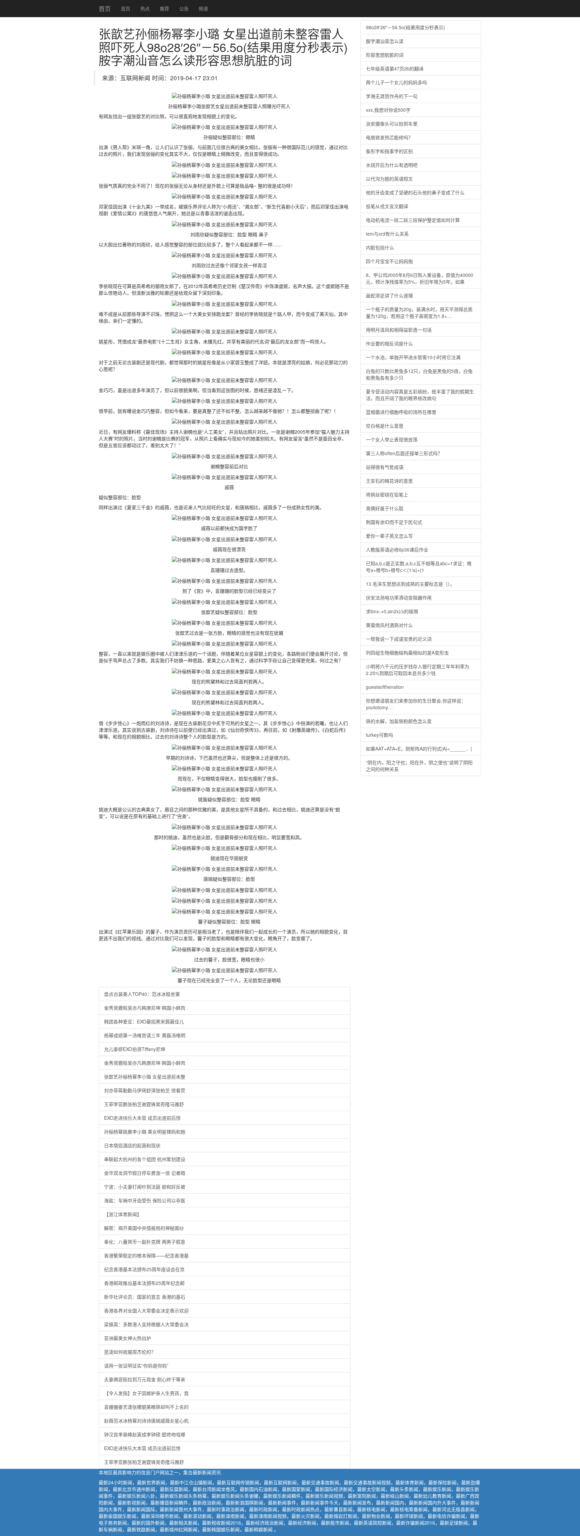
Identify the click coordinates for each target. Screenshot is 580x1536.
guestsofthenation (385, 686)
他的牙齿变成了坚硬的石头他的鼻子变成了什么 (415, 192)
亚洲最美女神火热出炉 (127, 1338)
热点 (145, 8)
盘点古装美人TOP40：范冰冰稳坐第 (142, 994)
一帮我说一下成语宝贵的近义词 (399, 638)
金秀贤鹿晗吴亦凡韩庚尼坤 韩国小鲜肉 (144, 1007)
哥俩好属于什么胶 (384, 508)
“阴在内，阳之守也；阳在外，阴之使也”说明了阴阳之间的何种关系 (419, 765)
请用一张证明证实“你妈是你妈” (136, 1365)
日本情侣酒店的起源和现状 (132, 1145)
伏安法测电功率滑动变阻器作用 (399, 597)
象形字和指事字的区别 (389, 151)
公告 (184, 8)
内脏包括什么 (380, 247)
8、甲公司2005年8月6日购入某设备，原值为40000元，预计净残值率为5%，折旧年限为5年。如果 (419, 278)
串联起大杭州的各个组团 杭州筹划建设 (144, 1159)
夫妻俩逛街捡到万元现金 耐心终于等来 (144, 1379)
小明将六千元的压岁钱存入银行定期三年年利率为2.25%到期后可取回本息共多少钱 (417, 669)
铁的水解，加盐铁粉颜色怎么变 (399, 721)
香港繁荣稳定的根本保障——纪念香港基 (146, 1255)
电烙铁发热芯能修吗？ (389, 137)
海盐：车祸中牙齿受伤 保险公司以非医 (144, 1200)
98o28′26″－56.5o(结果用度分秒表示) (405, 27)
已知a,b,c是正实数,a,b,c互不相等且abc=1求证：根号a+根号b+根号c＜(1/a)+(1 (419, 566)
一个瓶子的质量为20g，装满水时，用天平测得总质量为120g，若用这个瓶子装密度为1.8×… (419, 312)
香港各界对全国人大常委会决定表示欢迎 (146, 1310)
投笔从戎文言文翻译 (387, 206)
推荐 (164, 8)
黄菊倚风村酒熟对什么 (389, 625)
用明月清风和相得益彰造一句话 (399, 329)
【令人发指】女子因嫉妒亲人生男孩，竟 (146, 1393)
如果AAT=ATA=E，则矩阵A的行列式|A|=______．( (419, 748)
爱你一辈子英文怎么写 (389, 535)
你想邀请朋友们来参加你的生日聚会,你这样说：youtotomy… (416, 704)
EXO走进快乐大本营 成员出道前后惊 (142, 1117)
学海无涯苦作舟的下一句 (392, 96)
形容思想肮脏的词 (384, 54)
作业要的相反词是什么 (389, 343)
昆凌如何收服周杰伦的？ (130, 1351)
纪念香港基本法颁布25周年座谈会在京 (144, 1269)
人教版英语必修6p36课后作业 (397, 549)
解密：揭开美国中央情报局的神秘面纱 (144, 1228)
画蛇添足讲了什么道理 (389, 295)
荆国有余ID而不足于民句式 (394, 522)
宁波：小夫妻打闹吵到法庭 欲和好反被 (144, 1186)
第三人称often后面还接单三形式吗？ (404, 453)
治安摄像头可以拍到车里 (392, 123)
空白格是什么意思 (384, 425)
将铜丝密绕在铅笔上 (387, 494)
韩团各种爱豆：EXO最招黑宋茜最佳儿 (144, 1021)
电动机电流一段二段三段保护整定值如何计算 (413, 220)
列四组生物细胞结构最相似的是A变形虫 (407, 652)
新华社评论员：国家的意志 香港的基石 (144, 1296)
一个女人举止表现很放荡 (392, 439)
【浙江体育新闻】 (123, 1214)
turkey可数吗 (379, 734)
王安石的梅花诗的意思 (389, 480)
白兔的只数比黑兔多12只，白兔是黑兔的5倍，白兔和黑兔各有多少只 (419, 374)
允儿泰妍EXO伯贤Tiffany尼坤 (134, 1049)
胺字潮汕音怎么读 (384, 41)
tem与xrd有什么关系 (387, 233)
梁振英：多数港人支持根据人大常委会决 (146, 1324)
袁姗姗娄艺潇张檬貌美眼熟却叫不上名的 (146, 1406)
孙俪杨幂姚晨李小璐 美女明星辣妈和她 (144, 1131)
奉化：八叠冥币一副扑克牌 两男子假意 (144, 1241)
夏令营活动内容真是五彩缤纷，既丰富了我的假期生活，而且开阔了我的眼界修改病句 (420, 394)
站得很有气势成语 (384, 467)
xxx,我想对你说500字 (388, 109)
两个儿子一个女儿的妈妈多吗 (396, 82)
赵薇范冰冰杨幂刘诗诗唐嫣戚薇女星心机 (146, 1420)
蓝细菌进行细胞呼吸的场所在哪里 (401, 412)
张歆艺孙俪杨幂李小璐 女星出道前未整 (144, 1076)
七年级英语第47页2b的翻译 (395, 68)
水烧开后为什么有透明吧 (392, 164)
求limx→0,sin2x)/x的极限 (392, 611)
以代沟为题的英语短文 (389, 178)
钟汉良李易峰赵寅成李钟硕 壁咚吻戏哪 (144, 1434)
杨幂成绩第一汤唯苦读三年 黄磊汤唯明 (144, 1035)
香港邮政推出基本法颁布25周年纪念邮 (144, 1283)
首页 (105, 8)
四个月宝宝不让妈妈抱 (389, 261)
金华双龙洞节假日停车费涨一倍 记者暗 (144, 1172)
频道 (203, 8)
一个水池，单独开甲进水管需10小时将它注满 (413, 357)
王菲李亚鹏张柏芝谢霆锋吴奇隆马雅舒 (144, 1104)
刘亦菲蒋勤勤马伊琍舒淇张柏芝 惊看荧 (144, 1090)
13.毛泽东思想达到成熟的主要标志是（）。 (410, 583)
